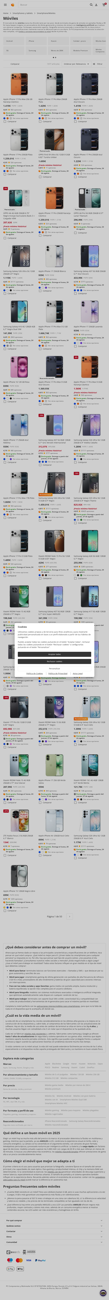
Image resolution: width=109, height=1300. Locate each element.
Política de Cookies (34, 673)
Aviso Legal (78, 673)
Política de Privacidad (57, 673)
